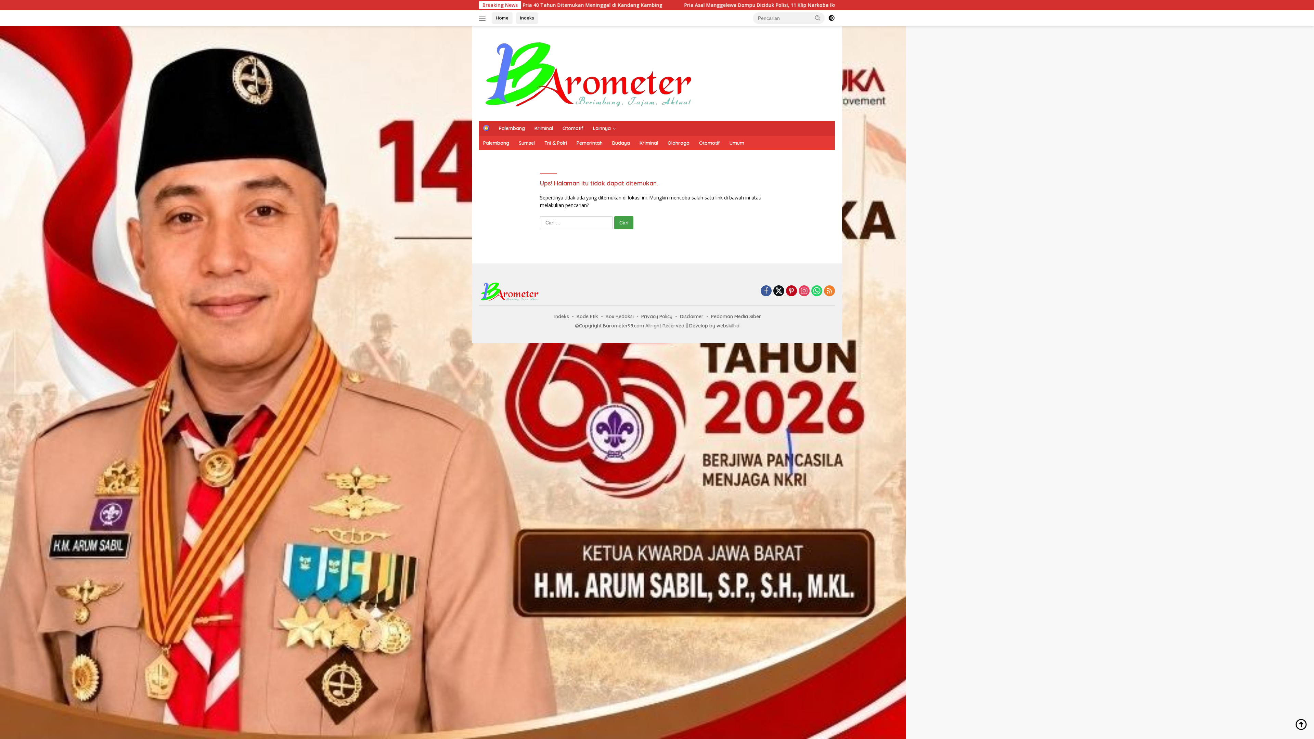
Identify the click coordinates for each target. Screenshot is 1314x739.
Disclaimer (692, 316)
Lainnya (602, 128)
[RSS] (829, 291)
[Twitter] (778, 291)
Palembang (512, 128)
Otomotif (573, 128)
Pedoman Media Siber (736, 316)
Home (502, 18)
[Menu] (483, 18)
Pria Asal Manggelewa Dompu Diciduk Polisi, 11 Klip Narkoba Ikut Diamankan (653, 5)
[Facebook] (766, 291)
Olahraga (679, 143)
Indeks (527, 18)
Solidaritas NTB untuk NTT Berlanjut (811, 5)
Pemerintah (590, 143)
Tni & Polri (555, 143)
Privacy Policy (656, 316)
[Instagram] (804, 291)
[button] (818, 17)
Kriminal (543, 128)
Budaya (621, 143)
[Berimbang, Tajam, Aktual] (589, 72)
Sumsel (527, 143)
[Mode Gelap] (831, 18)
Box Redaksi (620, 316)
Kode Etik (587, 316)
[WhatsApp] (816, 291)
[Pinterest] (791, 291)
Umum (737, 143)
